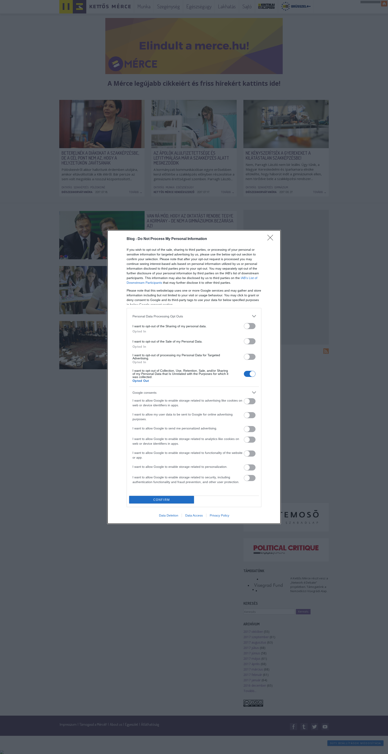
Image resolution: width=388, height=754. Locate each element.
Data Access (194, 515)
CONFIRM (161, 499)
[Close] (271, 239)
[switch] (250, 326)
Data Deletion (168, 515)
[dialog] (194, 377)
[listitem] (194, 316)
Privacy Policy (219, 515)
